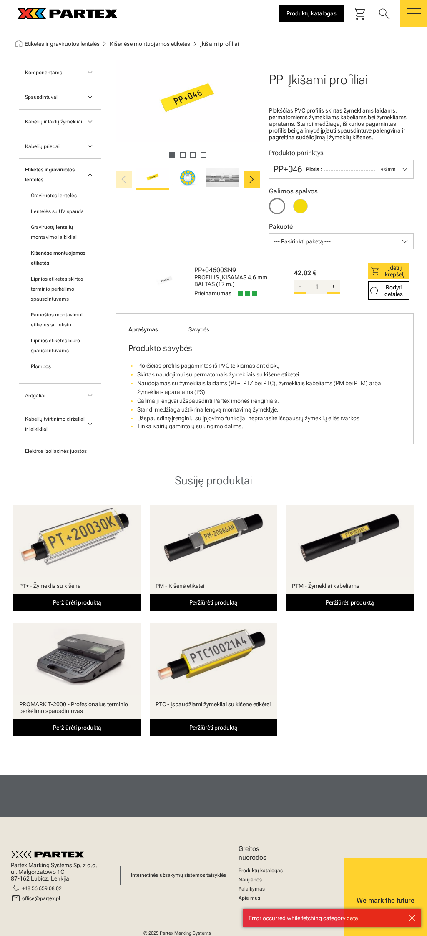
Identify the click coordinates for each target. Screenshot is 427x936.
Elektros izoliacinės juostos (56, 451)
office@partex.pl (41, 898)
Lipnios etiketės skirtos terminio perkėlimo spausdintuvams (57, 289)
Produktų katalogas (261, 870)
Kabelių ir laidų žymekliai (53, 122)
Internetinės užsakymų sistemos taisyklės (178, 875)
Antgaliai (35, 396)
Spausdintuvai (41, 97)
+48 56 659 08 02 (42, 888)
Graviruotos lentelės (54, 195)
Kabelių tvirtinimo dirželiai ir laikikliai (55, 424)
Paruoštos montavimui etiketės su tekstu (57, 320)
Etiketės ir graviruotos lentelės (50, 175)
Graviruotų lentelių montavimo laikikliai (54, 232)
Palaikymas (252, 889)
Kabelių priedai (42, 146)
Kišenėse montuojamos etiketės (58, 258)
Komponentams (43, 72)
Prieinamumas (212, 293)
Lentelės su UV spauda (57, 211)
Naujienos (250, 880)
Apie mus (249, 898)
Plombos (41, 366)
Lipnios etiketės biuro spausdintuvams (55, 346)
